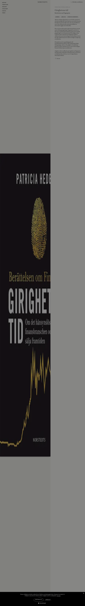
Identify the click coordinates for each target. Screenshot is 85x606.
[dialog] (42, 303)
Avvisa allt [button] (48, 599)
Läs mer (58, 595)
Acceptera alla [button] (38, 599)
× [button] (83, 593)
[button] (42, 603)
